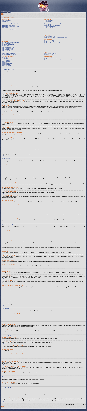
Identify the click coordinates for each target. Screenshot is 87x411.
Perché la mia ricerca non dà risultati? (49, 41)
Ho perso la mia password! (5, 24)
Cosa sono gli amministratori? (48, 20)
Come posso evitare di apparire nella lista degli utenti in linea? (10, 23)
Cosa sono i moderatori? (47, 21)
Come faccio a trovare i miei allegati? (49, 54)
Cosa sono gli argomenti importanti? (7, 63)
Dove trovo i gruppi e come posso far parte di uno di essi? (52, 23)
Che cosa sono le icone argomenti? (6, 65)
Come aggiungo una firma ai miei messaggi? (8, 44)
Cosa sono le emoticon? (5, 59)
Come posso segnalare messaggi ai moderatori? (8, 51)
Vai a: (67, 404)
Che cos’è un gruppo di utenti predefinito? (50, 26)
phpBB (6, 409)
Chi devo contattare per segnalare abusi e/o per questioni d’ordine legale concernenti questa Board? (58, 59)
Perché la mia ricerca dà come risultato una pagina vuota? (52, 42)
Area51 (39, 394)
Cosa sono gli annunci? (5, 62)
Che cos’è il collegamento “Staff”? (49, 27)
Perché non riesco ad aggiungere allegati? (7, 49)
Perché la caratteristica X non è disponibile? (50, 58)
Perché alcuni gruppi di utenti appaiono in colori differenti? (52, 25)
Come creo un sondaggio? (5, 45)
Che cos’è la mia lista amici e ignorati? (49, 36)
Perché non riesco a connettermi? (6, 20)
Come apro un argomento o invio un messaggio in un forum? (10, 42)
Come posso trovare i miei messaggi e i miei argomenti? (52, 44)
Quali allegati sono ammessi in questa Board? (50, 53)
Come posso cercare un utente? (48, 43)
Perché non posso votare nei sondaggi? (7, 48)
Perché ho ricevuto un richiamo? (6, 50)
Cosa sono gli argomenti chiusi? (6, 64)
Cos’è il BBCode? (4, 57)
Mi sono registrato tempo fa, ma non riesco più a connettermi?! (10, 26)
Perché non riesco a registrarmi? (6, 28)
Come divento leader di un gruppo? (49, 24)
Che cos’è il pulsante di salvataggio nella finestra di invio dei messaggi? (12, 52)
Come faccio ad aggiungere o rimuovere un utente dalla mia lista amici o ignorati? (55, 37)
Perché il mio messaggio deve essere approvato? (8, 53)
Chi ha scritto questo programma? (49, 57)
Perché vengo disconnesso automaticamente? (8, 22)
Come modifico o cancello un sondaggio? (7, 46)
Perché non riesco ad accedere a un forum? (8, 47)
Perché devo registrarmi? (5, 21)
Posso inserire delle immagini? (6, 60)
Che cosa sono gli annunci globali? (6, 61)
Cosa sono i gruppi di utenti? (48, 22)
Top (3, 87)
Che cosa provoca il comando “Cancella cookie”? (8, 29)
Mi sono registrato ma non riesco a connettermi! (8, 25)
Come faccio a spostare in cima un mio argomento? (9, 54)
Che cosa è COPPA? (5, 27)
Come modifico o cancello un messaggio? (7, 43)
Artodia (84, 409)
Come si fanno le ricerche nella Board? (49, 40)
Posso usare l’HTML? (5, 58)
